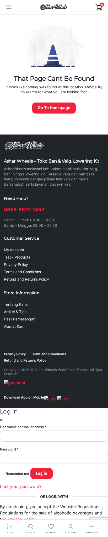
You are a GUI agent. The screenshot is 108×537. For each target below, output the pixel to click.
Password (9, 449)
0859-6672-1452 (24, 209)
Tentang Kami (16, 304)
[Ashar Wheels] (53, 7)
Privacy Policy (16, 264)
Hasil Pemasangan (19, 319)
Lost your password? (20, 486)
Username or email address (23, 427)
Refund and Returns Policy (26, 279)
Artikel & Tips (15, 311)
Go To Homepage (54, 107)
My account (14, 250)
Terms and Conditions (22, 272)
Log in (41, 473)
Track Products (17, 257)
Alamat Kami (14, 326)
